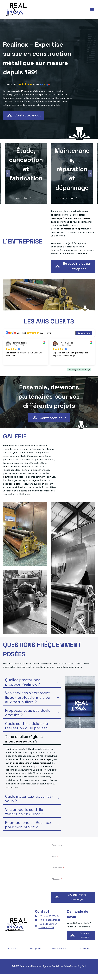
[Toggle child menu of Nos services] (67, 948)
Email (55, 856)
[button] (28, 84)
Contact (85, 948)
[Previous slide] (8, 173)
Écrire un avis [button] (84, 333)
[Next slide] (90, 173)
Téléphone (58, 867)
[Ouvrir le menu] (92, 9)
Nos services (59, 948)
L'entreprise (34, 948)
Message (57, 879)
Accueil (12, 948)
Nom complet (59, 845)
